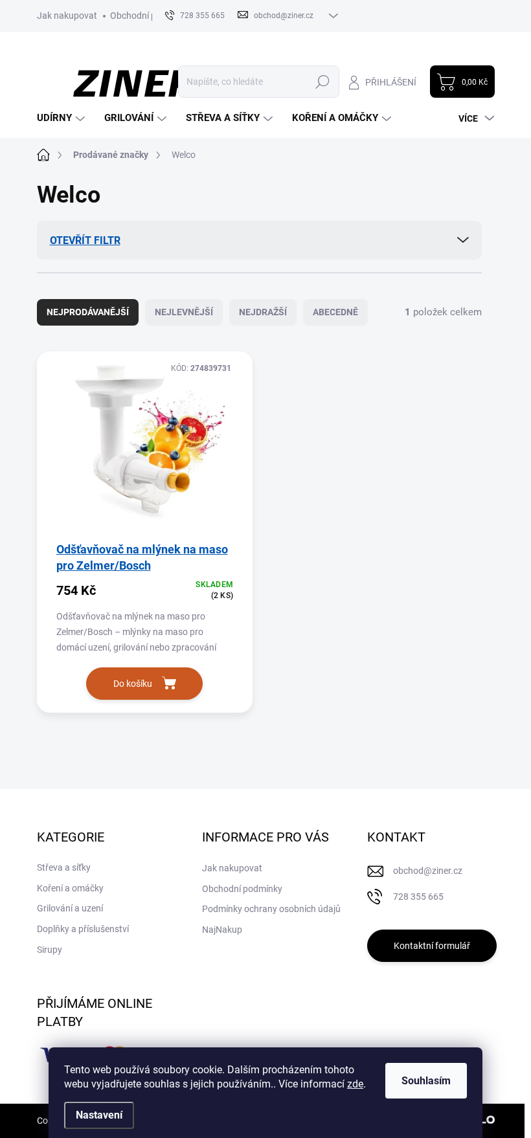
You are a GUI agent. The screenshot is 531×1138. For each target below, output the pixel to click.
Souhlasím (426, 1081)
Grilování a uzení (70, 908)
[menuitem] (62, 118)
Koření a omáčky (70, 888)
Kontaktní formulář (432, 946)
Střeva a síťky (64, 867)
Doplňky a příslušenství (83, 929)
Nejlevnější (184, 312)
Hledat (322, 81)
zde (355, 1084)
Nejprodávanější (88, 312)
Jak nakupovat (67, 15)
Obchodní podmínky (150, 15)
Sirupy (49, 949)
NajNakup (222, 929)
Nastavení (99, 1115)
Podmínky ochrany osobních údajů (271, 909)
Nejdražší (263, 312)
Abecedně (335, 312)
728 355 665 (418, 896)
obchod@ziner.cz (427, 870)
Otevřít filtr (85, 240)
